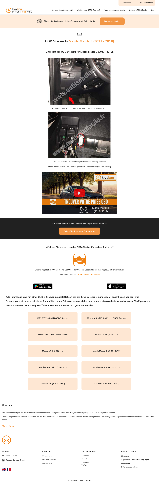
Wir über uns (47, 456)
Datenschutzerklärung (129, 467)
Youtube (84, 459)
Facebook (85, 456)
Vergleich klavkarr (49, 460)
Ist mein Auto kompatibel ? (62, 10)
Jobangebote (47, 463)
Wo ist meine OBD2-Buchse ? (88, 10)
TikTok (84, 465)
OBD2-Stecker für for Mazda (88, 274)
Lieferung (125, 456)
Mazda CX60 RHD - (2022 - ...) (53, 367)
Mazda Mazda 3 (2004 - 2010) (106, 351)
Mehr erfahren (8, 426)
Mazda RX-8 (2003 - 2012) (52, 384)
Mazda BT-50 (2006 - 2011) (106, 384)
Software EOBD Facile (138, 10)
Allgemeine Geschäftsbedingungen (135, 460)
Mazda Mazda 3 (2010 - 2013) (106, 367)
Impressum (125, 463)
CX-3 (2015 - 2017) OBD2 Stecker (52, 318)
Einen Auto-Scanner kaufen (114, 10)
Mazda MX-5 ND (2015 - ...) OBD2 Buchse (106, 318)
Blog (152, 10)
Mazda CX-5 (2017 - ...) (52, 351)
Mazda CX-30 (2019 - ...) (106, 335)
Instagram (85, 462)
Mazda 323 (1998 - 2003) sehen (52, 335)
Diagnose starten (112, 21)
